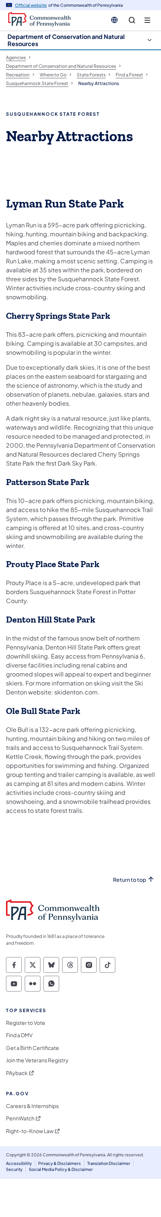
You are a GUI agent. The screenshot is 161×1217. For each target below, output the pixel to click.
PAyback (17, 1073)
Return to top (129, 880)
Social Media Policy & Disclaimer (61, 1169)
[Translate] (114, 20)
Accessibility (19, 1163)
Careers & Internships (32, 1106)
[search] (132, 20)
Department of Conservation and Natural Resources (66, 40)
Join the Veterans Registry (37, 1060)
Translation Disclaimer (108, 1163)
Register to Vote (25, 1023)
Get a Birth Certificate (32, 1048)
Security (14, 1169)
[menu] (147, 20)
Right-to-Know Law (30, 1131)
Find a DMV (19, 1035)
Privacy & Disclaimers (59, 1163)
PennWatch (20, 1118)
